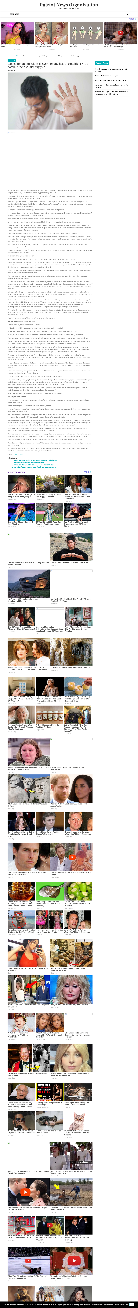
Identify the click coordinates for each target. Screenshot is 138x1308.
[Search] (127, 14)
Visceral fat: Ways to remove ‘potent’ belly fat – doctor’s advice (34, 467)
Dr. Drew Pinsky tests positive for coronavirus (28, 462)
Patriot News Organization (69, 5)
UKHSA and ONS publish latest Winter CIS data (110, 80)
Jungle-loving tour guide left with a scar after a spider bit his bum (35, 460)
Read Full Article (18, 454)
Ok (132, 1305)
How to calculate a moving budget (106, 76)
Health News (14, 14)
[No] (135, 1305)
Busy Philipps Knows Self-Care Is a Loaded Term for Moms (33, 465)
